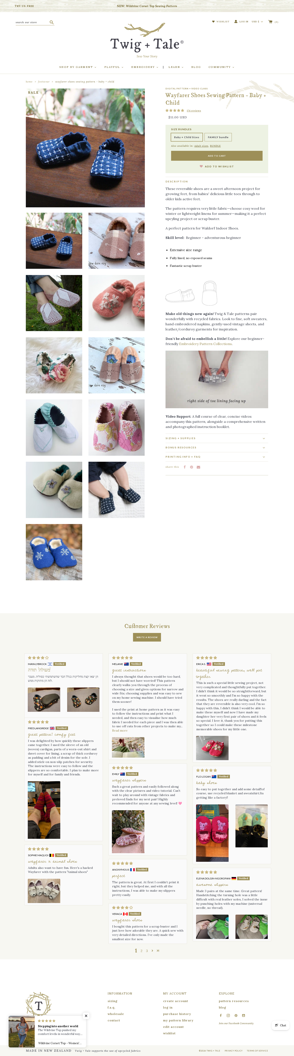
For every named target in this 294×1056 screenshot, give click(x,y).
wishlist (169, 1033)
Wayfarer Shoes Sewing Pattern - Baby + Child (84, 81)
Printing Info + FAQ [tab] (183, 456)
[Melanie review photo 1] (128, 747)
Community (220, 67)
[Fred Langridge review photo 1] (44, 810)
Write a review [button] (147, 637)
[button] (175, 110)
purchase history (177, 1014)
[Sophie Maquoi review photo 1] (44, 891)
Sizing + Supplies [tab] (181, 438)
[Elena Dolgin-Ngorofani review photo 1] (212, 926)
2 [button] (141, 951)
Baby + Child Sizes (186, 137)
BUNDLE (215, 145)
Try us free (24, 6)
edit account (173, 1027)
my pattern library (178, 1020)
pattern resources (234, 1001)
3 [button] (147, 951)
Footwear (44, 81)
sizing (113, 1001)
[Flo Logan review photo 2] (251, 833)
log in (168, 1007)
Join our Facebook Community (236, 1023)
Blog (196, 67)
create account (175, 1001)
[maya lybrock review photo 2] (83, 709)
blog (222, 1007)
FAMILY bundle (218, 137)
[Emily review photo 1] (128, 831)
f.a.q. (111, 1007)
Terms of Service (257, 1051)
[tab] (217, 447)
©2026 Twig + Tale (209, 1051)
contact (114, 1020)
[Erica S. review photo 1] (212, 748)
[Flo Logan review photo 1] (212, 833)
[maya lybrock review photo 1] (44, 709)
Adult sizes (201, 145)
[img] (63, 657)
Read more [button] (120, 730)
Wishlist (223, 21)
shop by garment (76, 67)
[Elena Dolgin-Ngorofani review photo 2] (251, 926)
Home (29, 81)
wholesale (116, 1014)
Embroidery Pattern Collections (205, 344)
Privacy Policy (234, 1051)
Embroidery (143, 67)
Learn (175, 67)
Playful (112, 67)
